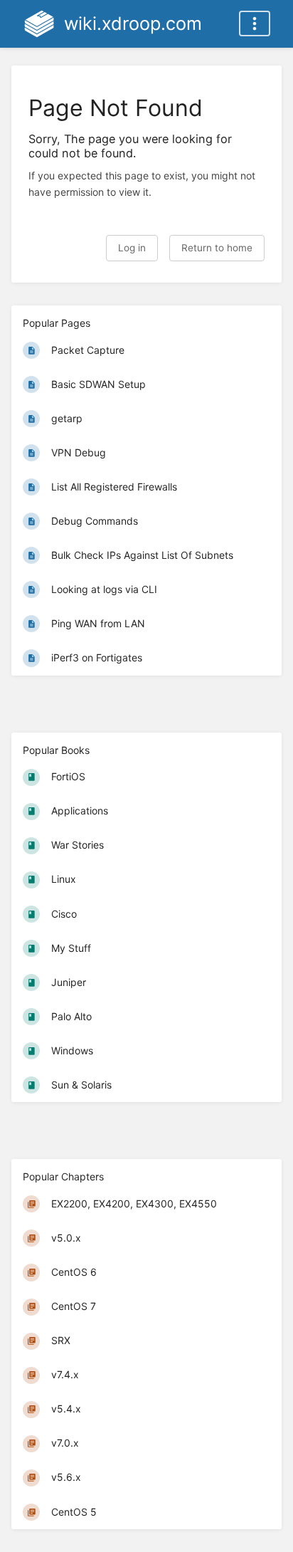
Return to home (216, 247)
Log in (132, 247)
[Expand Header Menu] (254, 23)
